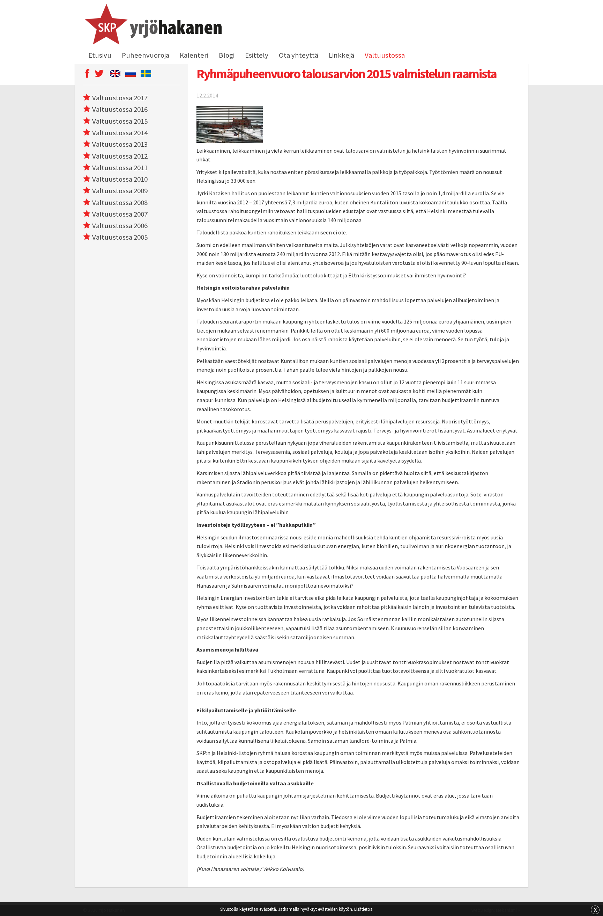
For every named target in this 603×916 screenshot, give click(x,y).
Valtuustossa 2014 (120, 132)
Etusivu (99, 55)
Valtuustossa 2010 (120, 179)
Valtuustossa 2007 (120, 214)
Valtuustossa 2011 (120, 167)
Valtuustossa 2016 (120, 109)
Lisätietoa (363, 909)
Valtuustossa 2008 (120, 202)
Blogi (226, 55)
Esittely (256, 55)
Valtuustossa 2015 (120, 121)
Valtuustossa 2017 (120, 97)
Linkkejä (341, 55)
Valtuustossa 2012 (120, 156)
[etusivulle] (152, 25)
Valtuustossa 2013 (120, 144)
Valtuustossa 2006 (120, 225)
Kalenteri (194, 55)
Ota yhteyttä (298, 55)
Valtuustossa (385, 55)
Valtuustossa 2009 (120, 190)
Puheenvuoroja (145, 55)
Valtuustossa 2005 (120, 237)
